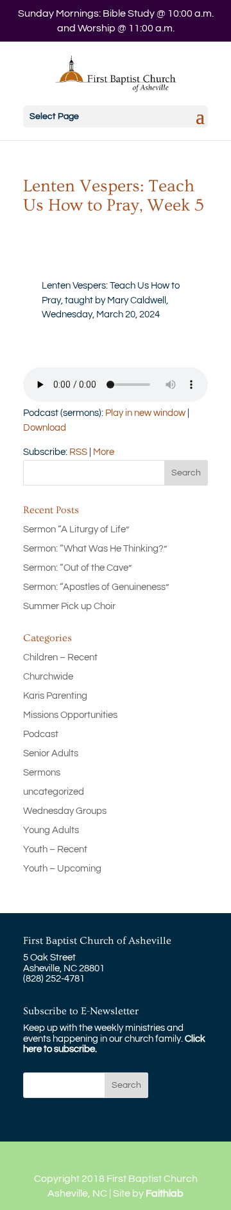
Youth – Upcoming (62, 868)
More (103, 452)
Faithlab (165, 1193)
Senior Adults (50, 753)
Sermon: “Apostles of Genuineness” (96, 587)
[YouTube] (134, 1159)
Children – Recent (60, 657)
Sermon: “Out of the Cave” (77, 568)
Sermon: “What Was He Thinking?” (95, 548)
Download (44, 428)
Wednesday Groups (65, 811)
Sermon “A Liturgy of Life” (76, 529)
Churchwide (48, 676)
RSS (78, 452)
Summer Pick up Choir (69, 606)
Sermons (41, 772)
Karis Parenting (55, 696)
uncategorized (53, 792)
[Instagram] (161, 1159)
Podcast (40, 734)
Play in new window (145, 413)
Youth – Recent (55, 849)
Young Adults (51, 830)
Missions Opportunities (70, 715)
